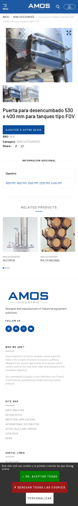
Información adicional (39, 160)
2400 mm (56, 183)
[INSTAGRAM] (23, 329)
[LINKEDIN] (8, 329)
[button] (5, 7)
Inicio (6, 16)
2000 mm (33, 183)
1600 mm (10, 183)
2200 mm (44, 183)
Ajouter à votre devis (24, 129)
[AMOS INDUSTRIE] (39, 7)
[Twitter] (22, 146)
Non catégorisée (23, 16)
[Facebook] (16, 146)
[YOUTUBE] (31, 329)
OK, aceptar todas (41, 476)
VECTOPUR (9, 260)
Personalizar (40, 498)
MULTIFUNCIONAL (50, 260)
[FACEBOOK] (16, 329)
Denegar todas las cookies (41, 487)
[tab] (39, 161)
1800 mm (21, 183)
